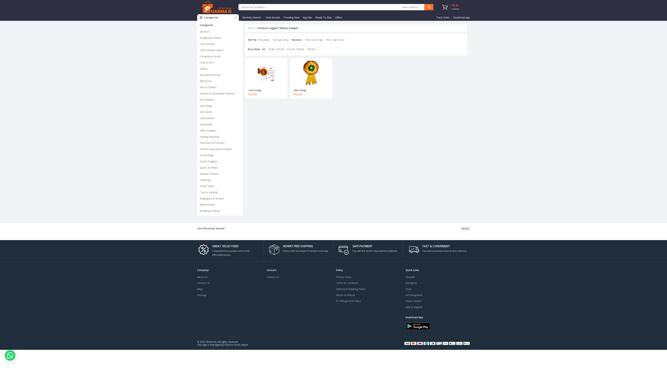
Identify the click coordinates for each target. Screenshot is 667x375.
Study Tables (207, 186)
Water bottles (207, 204)
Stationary (205, 180)
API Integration (414, 295)
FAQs (409, 289)
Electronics (206, 81)
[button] (10, 355)
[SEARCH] (428, 7)
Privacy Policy (343, 277)
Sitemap (201, 295)
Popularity (264, 39)
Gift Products (207, 99)
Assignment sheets (210, 37)
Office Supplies (208, 130)
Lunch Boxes (207, 118)
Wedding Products (210, 210)
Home (251, 28)
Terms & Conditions (347, 283)
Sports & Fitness (209, 167)
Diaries (204, 68)
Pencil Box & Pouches (212, 142)
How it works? (413, 301)
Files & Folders (208, 87)
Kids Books (206, 112)
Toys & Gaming (208, 192)
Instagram (411, 283)
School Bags (207, 155)
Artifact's (205, 31)
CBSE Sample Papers (211, 50)
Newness (297, 39)
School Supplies (208, 161)
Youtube (410, 277)
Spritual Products (209, 173)
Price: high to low (335, 39)
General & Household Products (217, 93)
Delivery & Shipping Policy (350, 289)
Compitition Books (210, 56)
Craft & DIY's (207, 62)
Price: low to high (314, 39)
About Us (202, 277)
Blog (199, 289)
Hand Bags (206, 105)
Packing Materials (210, 136)
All (263, 49)
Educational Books (210, 75)
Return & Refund (345, 295)
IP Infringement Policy (348, 301)
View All (465, 228)
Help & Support (414, 307)
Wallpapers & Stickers (212, 198)
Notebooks (206, 124)
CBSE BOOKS (207, 44)
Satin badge (255, 90)
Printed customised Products (216, 149)
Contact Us (203, 283)
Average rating (280, 39)
